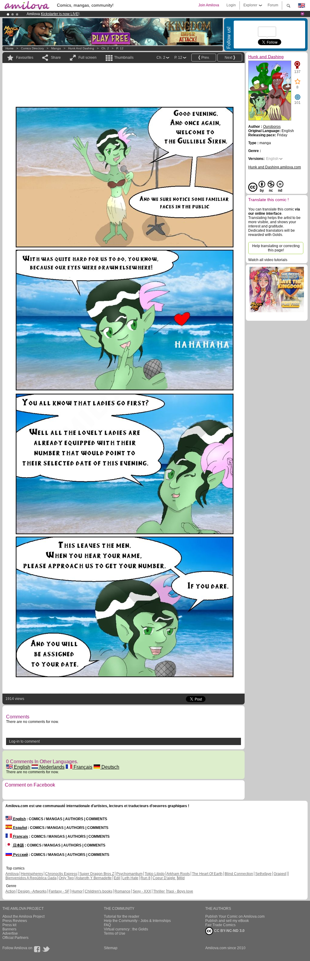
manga (56, 48)
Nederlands (51, 767)
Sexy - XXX (142, 891)
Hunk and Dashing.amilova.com (274, 167)
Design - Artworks (32, 891)
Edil (117, 878)
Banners (9, 929)
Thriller (159, 891)
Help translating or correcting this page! (276, 248)
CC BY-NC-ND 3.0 (229, 931)
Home (9, 48)
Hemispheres (32, 874)
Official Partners (15, 938)
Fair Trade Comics (220, 925)
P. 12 (120, 48)
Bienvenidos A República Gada (31, 878)
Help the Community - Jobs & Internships (137, 921)
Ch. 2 (105, 48)
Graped (280, 874)
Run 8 (145, 878)
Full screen (87, 57)
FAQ (107, 925)
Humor (77, 891)
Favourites (24, 57)
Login (231, 5)
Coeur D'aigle (164, 878)
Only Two (66, 878)
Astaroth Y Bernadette (94, 878)
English (21, 767)
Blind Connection (239, 874)
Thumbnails (124, 57)
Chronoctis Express (61, 874)
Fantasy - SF (59, 891)
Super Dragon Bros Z (96, 874)
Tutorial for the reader (121, 916)
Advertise (10, 933)
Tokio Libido (155, 874)
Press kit (9, 925)
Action (10, 891)
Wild (181, 878)
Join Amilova (208, 5)
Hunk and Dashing (81, 48)
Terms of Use (114, 933)
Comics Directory (32, 48)
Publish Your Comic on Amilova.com (235, 916)
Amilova (12, 874)
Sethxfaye (263, 874)
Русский (20, 855)
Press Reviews (14, 921)
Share (56, 57)
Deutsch (109, 767)
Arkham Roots (178, 874)
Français (82, 767)
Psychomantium (129, 874)
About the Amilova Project (23, 916)
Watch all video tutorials (267, 260)
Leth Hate (130, 878)
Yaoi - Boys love (180, 891)
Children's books (98, 891)
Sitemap (110, 948)
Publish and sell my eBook (227, 921)
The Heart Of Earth (207, 874)
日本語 (18, 845)
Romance (122, 891)
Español (19, 828)
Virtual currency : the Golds (126, 929)
